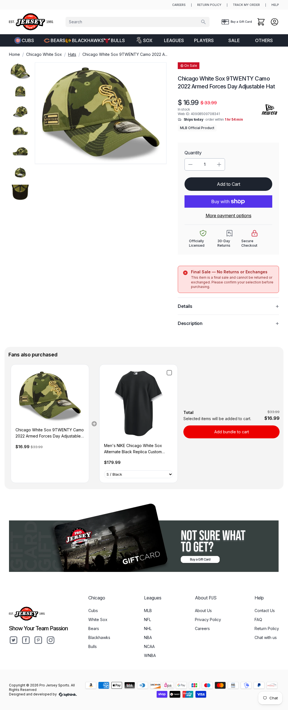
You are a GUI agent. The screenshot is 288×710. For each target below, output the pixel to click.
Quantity (193, 152)
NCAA (149, 646)
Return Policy (267, 628)
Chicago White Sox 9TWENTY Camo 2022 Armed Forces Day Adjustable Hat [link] (49, 433)
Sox (147, 40)
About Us (203, 610)
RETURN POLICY (209, 5)
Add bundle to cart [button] (231, 431)
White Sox (97, 619)
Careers (202, 628)
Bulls (118, 40)
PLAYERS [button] (204, 40)
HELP (275, 5)
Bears (58, 40)
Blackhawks (85, 40)
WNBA (150, 655)
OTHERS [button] (264, 40)
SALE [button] (234, 40)
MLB (148, 610)
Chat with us (266, 637)
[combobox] (138, 22)
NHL (148, 628)
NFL (147, 619)
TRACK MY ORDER (246, 5)
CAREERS (179, 5)
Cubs (28, 40)
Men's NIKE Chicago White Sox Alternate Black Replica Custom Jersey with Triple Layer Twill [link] (133, 449)
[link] (49, 395)
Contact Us (265, 610)
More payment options (228, 215)
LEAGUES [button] (174, 40)
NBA (148, 637)
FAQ (258, 619)
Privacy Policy (208, 619)
